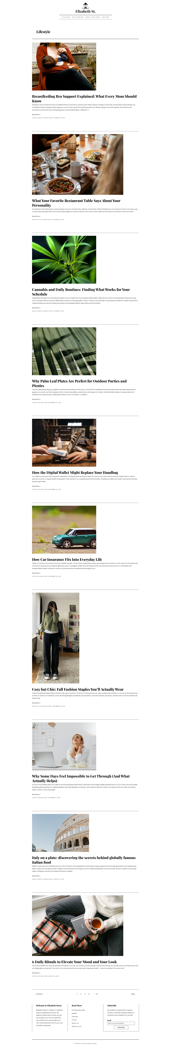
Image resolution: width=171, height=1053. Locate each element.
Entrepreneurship (78, 1010)
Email (109, 1020)
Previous (38, 994)
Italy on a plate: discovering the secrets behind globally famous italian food (84, 860)
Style (40, 219)
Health (40, 118)
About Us (75, 1023)
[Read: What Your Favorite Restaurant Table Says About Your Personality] (77, 164)
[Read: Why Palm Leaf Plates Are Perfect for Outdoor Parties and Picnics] (64, 351)
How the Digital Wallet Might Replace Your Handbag (75, 472)
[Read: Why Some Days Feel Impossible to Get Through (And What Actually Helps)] (64, 746)
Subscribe (121, 1027)
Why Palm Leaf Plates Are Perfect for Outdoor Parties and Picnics (79, 383)
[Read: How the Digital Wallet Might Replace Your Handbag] (64, 443)
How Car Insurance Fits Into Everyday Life (67, 559)
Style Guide (66, 17)
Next (134, 994)
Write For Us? (77, 1026)
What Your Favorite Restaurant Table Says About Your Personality (76, 202)
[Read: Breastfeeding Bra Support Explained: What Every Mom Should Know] (64, 66)
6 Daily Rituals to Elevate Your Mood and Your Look (74, 961)
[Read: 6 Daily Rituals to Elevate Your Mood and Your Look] (77, 926)
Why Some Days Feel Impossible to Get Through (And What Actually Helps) (81, 778)
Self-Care (105, 17)
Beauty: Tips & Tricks (93, 17)
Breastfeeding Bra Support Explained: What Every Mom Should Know (84, 98)
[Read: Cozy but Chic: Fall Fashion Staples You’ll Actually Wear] (55, 638)
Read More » (36, 114)
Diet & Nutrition (78, 17)
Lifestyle (35, 118)
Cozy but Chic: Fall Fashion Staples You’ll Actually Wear (78, 689)
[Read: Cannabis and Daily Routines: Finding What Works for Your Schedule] (64, 260)
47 (97, 994)
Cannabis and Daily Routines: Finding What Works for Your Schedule (81, 291)
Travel (34, 879)
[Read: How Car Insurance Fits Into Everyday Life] (64, 529)
